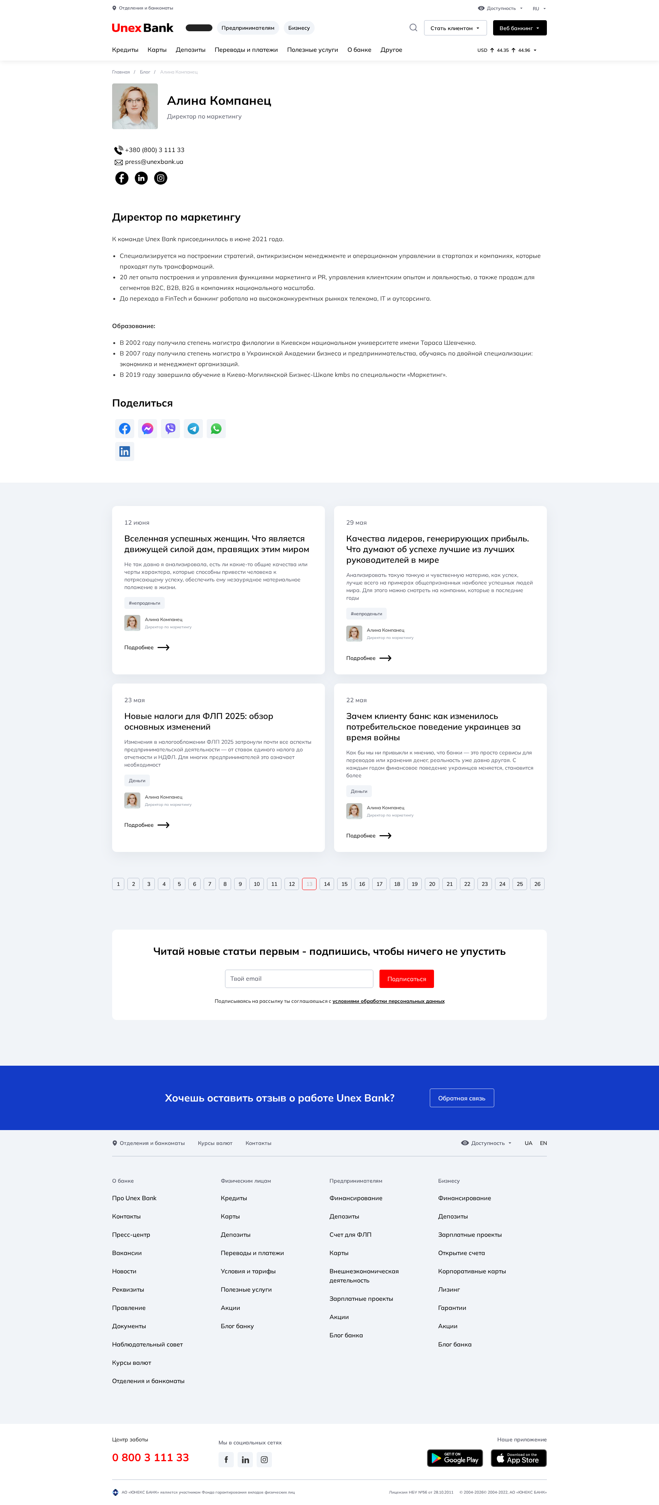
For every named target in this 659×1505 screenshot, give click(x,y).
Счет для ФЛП (350, 1234)
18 (397, 884)
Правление (129, 1307)
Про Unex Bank (134, 1198)
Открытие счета (461, 1253)
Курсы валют (215, 1143)
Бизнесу (299, 27)
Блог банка (346, 1335)
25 (520, 884)
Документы (129, 1326)
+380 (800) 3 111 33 (154, 150)
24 (502, 884)
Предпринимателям (248, 27)
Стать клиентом (452, 28)
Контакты (259, 1143)
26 (537, 884)
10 (257, 884)
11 (274, 884)
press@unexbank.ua (154, 161)
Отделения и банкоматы (146, 8)
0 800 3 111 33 (150, 1457)
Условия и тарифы (248, 1271)
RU (536, 8)
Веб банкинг (516, 28)
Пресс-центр (131, 1234)
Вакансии (127, 1253)
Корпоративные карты (472, 1271)
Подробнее (139, 647)
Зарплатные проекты (361, 1298)
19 (414, 884)
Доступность (501, 8)
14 (327, 884)
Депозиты (191, 49)
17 (379, 884)
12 (292, 884)
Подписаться (406, 979)
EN (543, 1143)
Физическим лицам (246, 1181)
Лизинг (449, 1289)
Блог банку (237, 1326)
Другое (391, 49)
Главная (121, 72)
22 (467, 884)
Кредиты (125, 49)
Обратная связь (461, 1098)
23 (485, 884)
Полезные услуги (312, 49)
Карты (157, 49)
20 (432, 884)
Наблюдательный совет (147, 1344)
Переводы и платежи (246, 49)
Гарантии (452, 1307)
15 (344, 884)
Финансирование (356, 1198)
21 (450, 884)
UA (528, 1143)
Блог (145, 72)
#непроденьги (144, 603)
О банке (359, 49)
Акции (230, 1307)
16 (362, 884)
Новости (124, 1271)
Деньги (137, 780)
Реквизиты (128, 1289)
